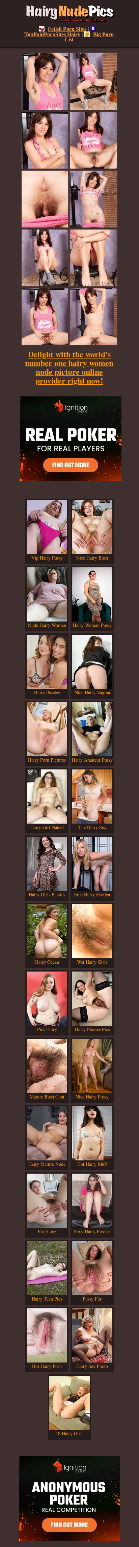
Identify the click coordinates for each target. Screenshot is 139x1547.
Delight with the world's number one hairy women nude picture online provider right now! (69, 367)
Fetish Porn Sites (67, 29)
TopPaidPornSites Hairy (52, 34)
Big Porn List (89, 36)
